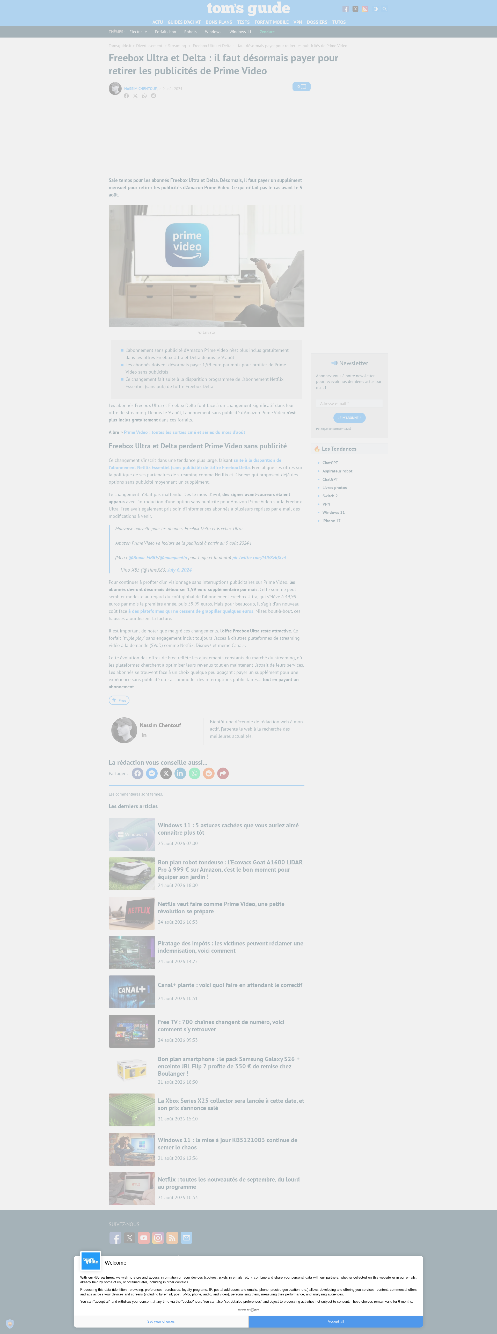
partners (107, 1277)
